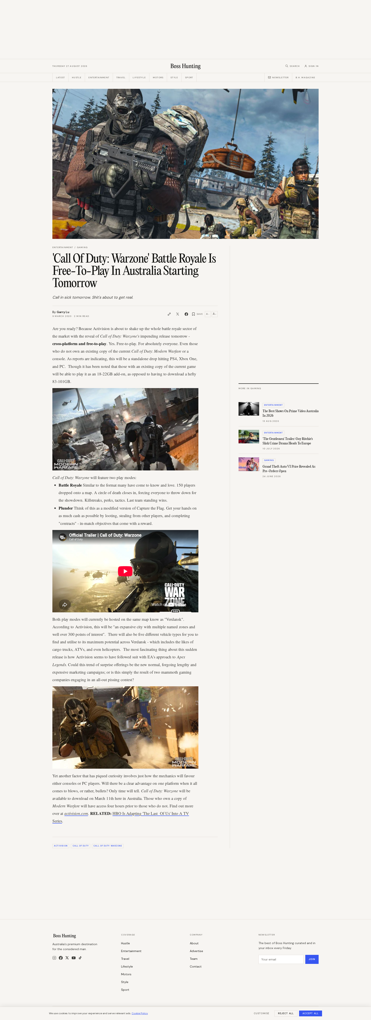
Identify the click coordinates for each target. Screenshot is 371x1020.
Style (174, 77)
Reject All (286, 1013)
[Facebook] (61, 958)
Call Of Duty (81, 846)
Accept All (311, 1013)
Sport (189, 77)
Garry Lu (63, 312)
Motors (158, 77)
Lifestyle (139, 77)
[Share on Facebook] (186, 314)
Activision (61, 846)
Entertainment (98, 77)
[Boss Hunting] (185, 66)
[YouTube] (73, 958)
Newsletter (280, 77)
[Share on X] (177, 314)
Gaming (82, 247)
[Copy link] (169, 314)
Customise (261, 1013)
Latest (60, 77)
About (194, 943)
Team (194, 959)
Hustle (76, 77)
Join (312, 959)
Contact (196, 966)
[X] (67, 958)
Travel (121, 77)
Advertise (196, 951)
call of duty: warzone (107, 846)
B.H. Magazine (305, 77)
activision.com (76, 813)
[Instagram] (54, 958)
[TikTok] (80, 958)
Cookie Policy (140, 1013)
